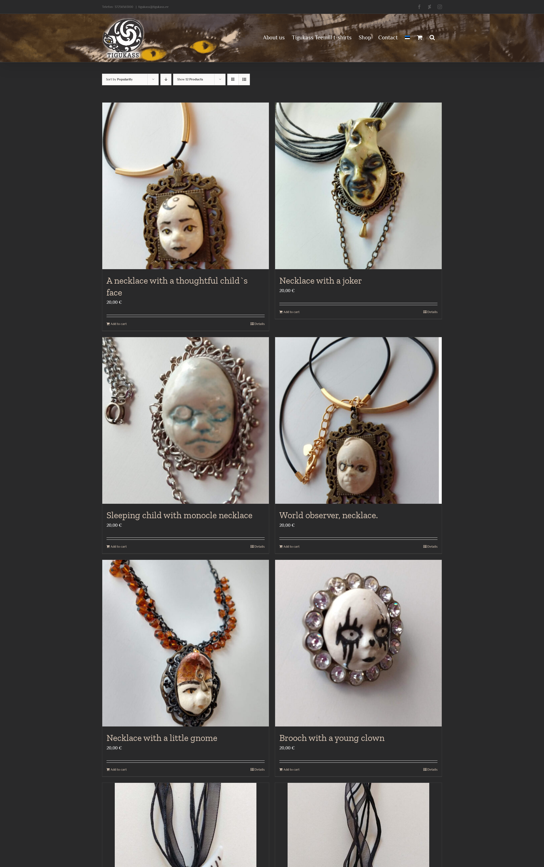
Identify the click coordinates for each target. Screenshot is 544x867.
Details (259, 324)
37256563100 (123, 7)
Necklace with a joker (320, 280)
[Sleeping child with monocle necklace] (185, 420)
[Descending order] (165, 79)
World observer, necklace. (328, 515)
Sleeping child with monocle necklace (179, 515)
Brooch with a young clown (331, 737)
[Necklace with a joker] (358, 186)
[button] (432, 37)
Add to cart (118, 324)
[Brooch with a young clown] (358, 643)
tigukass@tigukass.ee (153, 7)
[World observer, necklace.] (358, 420)
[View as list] (244, 79)
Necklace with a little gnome (162, 737)
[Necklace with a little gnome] (185, 643)
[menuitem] (407, 37)
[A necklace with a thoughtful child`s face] (185, 186)
